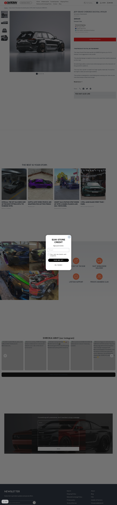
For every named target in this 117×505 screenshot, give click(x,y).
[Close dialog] (69, 237)
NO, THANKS (58, 265)
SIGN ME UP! (58, 260)
